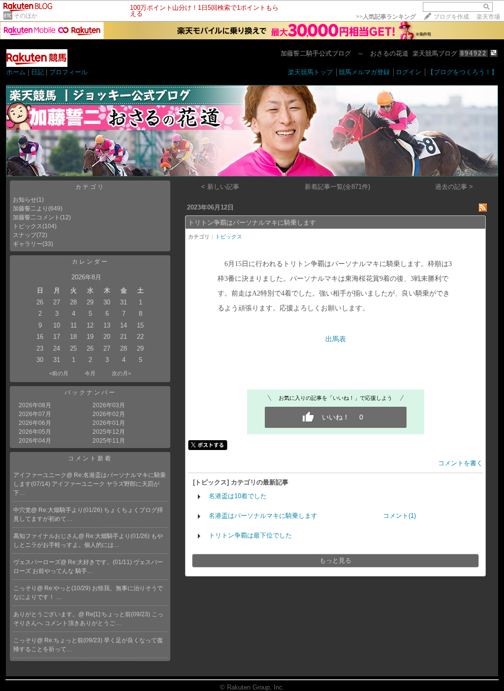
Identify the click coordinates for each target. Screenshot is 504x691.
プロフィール (68, 72)
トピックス (27, 226)
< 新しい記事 (220, 186)
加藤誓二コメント (36, 217)
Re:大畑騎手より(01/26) (71, 510)
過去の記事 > (454, 186)
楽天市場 (488, 16)
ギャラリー (27, 243)
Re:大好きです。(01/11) (100, 562)
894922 (473, 53)
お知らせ (24, 199)
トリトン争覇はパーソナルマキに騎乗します (252, 222)
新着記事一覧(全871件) (337, 186)
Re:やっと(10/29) (68, 588)
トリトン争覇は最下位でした (250, 535)
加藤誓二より (30, 208)
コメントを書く (460, 463)
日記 (37, 72)
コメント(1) (399, 515)
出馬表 (335, 339)
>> (386, 16)
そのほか (25, 15)
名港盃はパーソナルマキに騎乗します (263, 515)
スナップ (24, 235)
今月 (90, 373)
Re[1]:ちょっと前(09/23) (119, 614)
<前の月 (58, 373)
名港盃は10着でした (238, 496)
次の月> (121, 373)
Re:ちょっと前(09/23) (74, 640)
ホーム (16, 72)
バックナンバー (90, 392)
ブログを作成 (451, 16)
